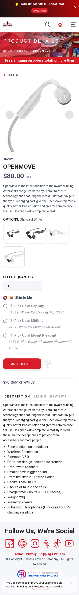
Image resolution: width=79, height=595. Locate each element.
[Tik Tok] (57, 543)
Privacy (31, 554)
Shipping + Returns (52, 554)
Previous (9, 115)
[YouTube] (69, 543)
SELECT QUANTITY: (18, 277)
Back (12, 75)
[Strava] (46, 543)
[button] (70, 583)
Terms (19, 554)
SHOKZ (22, 51)
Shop (7, 51)
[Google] (22, 543)
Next (69, 115)
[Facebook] (9, 543)
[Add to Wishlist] (48, 364)
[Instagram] (35, 543)
